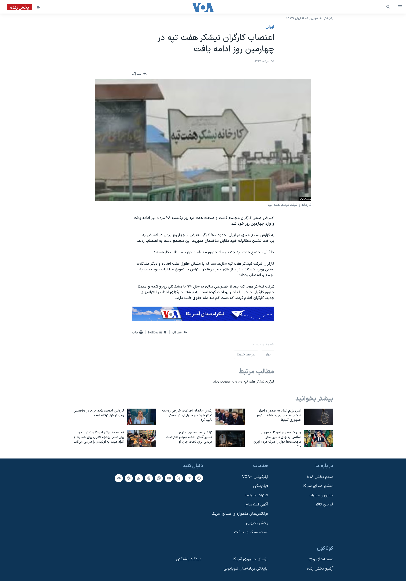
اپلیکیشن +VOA (255, 477)
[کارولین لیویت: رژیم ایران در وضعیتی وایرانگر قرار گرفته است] (141, 417)
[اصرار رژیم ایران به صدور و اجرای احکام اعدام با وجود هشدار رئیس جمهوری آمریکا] (318, 417)
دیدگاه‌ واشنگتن (188, 559)
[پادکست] (129, 478)
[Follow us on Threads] (149, 478)
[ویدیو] (38, 7)
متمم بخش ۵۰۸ (320, 477)
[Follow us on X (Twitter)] (179, 478)
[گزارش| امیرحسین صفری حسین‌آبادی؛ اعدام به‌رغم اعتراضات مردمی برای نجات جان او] (230, 438)
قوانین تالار (324, 505)
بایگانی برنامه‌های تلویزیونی (245, 568)
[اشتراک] (119, 478)
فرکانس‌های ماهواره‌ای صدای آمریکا (240, 514)
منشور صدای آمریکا (318, 486)
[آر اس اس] (139, 478)
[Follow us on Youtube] (169, 478)
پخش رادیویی (257, 523)
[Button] (139, 74)
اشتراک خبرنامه (256, 495)
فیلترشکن (260, 486)
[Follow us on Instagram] (159, 478)
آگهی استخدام (257, 505)
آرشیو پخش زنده (320, 568)
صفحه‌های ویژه (321, 559)
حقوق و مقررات (321, 495)
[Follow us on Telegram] (189, 478)
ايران (269, 26)
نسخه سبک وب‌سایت (251, 532)
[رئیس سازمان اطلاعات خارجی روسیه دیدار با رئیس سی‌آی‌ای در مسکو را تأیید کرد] (230, 417)
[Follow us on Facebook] (199, 478)
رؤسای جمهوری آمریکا (250, 559)
